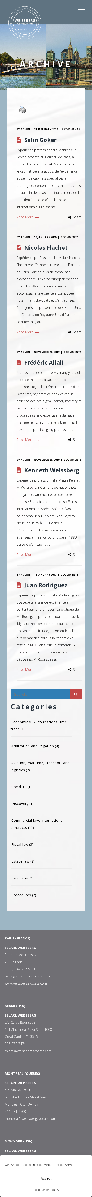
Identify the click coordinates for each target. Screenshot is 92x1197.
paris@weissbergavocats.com (27, 976)
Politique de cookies (46, 1190)
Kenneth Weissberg (51, 470)
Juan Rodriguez (45, 585)
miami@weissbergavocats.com (28, 1051)
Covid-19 (19, 786)
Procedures (21, 895)
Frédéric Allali (44, 362)
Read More (25, 217)
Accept (46, 1178)
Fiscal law (19, 844)
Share (77, 217)
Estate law (20, 861)
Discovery (20, 803)
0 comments (71, 129)
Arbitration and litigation (32, 746)
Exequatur (20, 878)
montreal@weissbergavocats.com (30, 1118)
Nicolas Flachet (45, 247)
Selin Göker (40, 140)
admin (25, 129)
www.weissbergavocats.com (26, 983)
